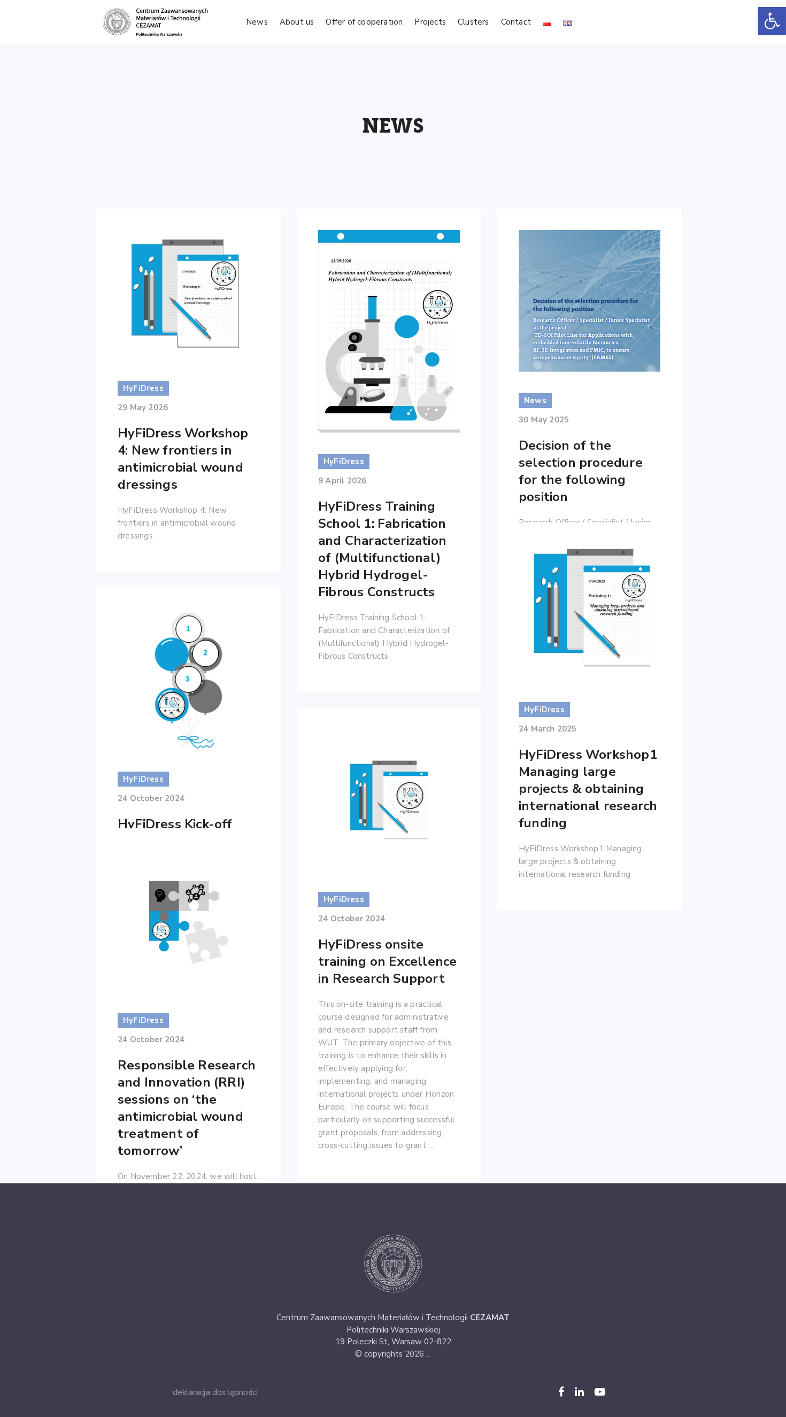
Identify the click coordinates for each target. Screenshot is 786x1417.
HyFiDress (143, 388)
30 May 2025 (544, 419)
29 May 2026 (143, 407)
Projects (430, 22)
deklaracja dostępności (215, 1392)
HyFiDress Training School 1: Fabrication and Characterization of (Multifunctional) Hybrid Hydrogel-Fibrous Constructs (382, 549)
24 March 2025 (548, 728)
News (257, 22)
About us (297, 22)
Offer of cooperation (364, 22)
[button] (772, 21)
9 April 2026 (342, 480)
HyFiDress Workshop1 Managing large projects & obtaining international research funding (588, 788)
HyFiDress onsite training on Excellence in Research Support (387, 961)
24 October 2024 (151, 798)
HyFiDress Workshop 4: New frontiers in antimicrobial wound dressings (183, 459)
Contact (516, 22)
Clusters (473, 22)
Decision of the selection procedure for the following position (581, 471)
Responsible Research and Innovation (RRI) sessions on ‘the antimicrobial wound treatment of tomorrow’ (187, 1108)
